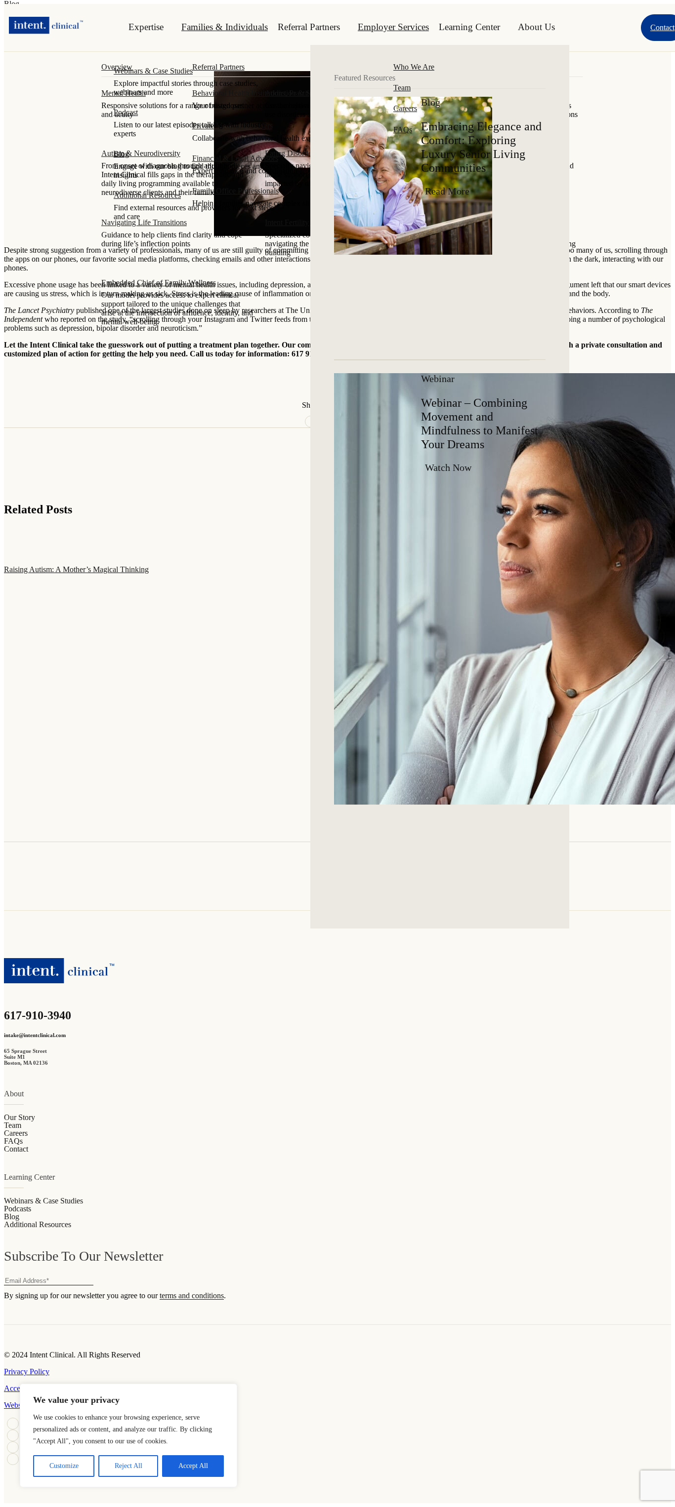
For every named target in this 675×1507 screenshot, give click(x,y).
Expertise (146, 27)
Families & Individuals (224, 27)
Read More (447, 191)
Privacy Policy (26, 1371)
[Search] (617, 27)
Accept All (193, 1465)
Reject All (128, 1465)
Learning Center (469, 27)
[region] (128, 1435)
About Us (536, 27)
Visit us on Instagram (13, 1459)
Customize (64, 1465)
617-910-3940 (37, 1015)
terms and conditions (192, 1295)
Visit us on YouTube (13, 1447)
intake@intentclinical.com (35, 1035)
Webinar (438, 378)
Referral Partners (309, 27)
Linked (13, 1435)
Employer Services (393, 27)
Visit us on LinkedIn (13, 1424)
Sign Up (658, 1284)
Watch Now (448, 467)
